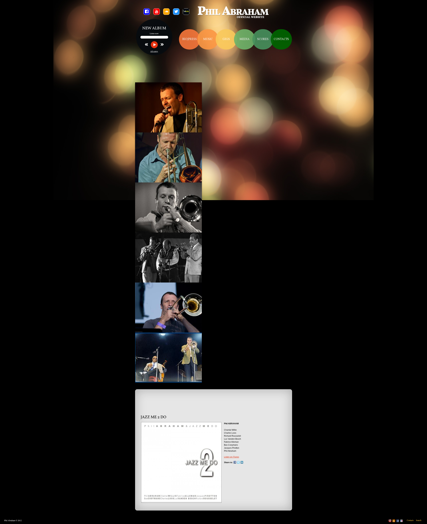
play (154, 44)
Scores (263, 39)
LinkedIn (242, 462)
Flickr (401, 520)
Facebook (235, 462)
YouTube (390, 520)
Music (208, 39)
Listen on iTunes (231, 457)
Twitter (238, 462)
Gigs (226, 39)
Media (245, 39)
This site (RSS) (393, 520)
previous (148, 44)
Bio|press (189, 39)
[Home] (233, 12)
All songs (154, 51)
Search (418, 520)
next (161, 44)
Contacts (281, 39)
